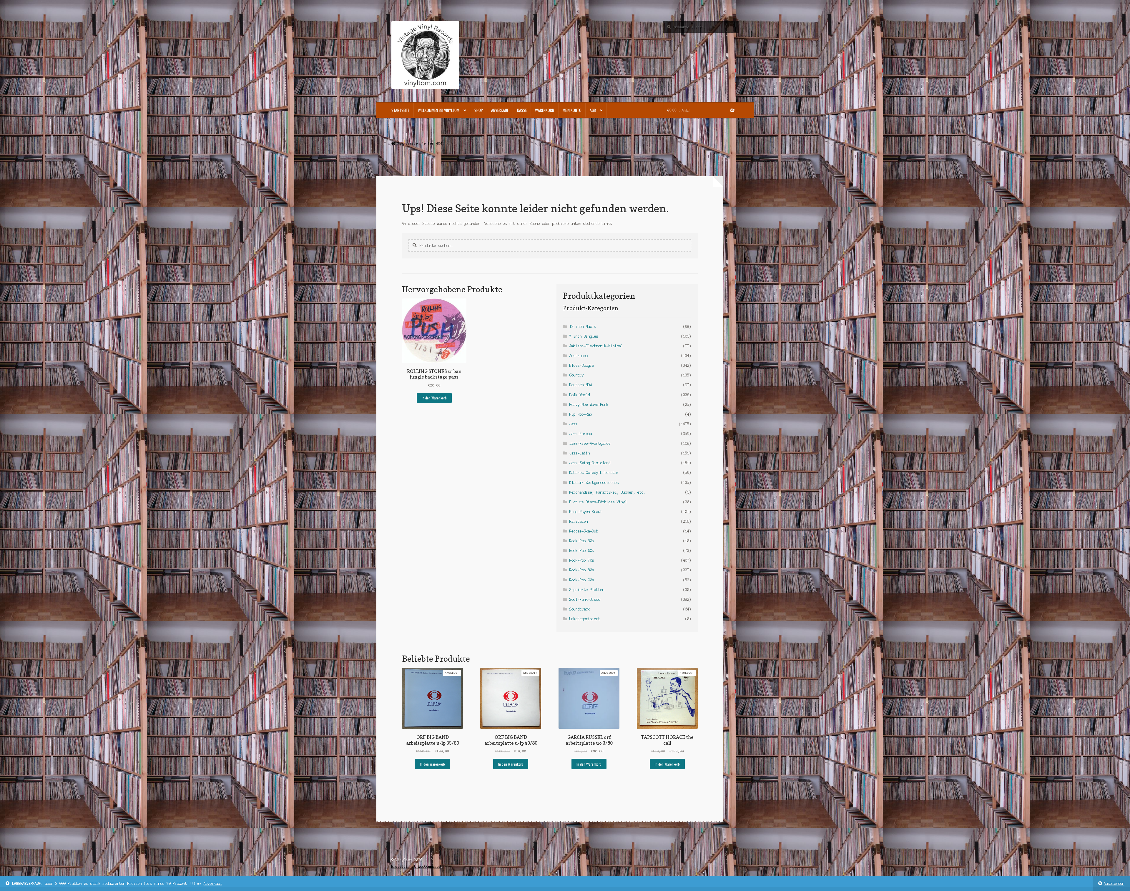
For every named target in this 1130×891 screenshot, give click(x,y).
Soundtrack (579, 609)
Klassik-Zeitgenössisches (594, 483)
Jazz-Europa (580, 434)
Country (576, 375)
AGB (593, 110)
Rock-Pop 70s (581, 560)
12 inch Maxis (582, 326)
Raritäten (578, 521)
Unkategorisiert (584, 619)
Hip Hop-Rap (580, 414)
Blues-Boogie (581, 365)
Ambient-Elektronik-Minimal (596, 346)
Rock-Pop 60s (581, 550)
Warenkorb (544, 110)
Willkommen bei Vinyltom (438, 110)
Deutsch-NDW (580, 385)
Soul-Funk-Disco (584, 599)
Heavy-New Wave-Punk (589, 404)
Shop (478, 110)
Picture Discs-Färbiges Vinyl (598, 502)
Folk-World (579, 395)
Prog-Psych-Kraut (585, 512)
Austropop (578, 356)
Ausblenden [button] (1114, 883)
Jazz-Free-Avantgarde (590, 443)
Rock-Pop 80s (581, 570)
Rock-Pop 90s (581, 580)
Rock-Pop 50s (581, 541)
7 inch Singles (583, 336)
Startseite (400, 110)
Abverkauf (213, 883)
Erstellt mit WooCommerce (416, 866)
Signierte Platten (586, 590)
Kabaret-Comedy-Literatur (594, 472)
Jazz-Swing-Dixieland (590, 463)
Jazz (573, 424)
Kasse (522, 110)
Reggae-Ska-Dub (583, 531)
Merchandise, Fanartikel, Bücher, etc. (607, 492)
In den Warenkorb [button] (434, 397)
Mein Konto (572, 110)
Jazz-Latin (579, 453)
